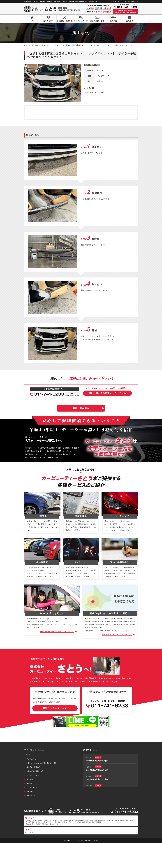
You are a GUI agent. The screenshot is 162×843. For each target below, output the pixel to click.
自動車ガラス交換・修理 (34, 771)
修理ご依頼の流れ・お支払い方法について (57, 632)
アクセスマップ (115, 1)
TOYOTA (100, 71)
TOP (32, 21)
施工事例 (113, 21)
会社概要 (129, 21)
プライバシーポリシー (131, 1)
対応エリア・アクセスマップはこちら (117, 635)
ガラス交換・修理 (97, 21)
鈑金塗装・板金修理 (64, 21)
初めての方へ (48, 21)
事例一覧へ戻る (81, 408)
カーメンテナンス (81, 21)
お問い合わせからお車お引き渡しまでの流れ (41, 763)
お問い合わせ (31, 795)
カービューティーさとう (77, 840)
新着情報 (29, 791)
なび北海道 (29, 832)
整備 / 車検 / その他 (92, 65)
